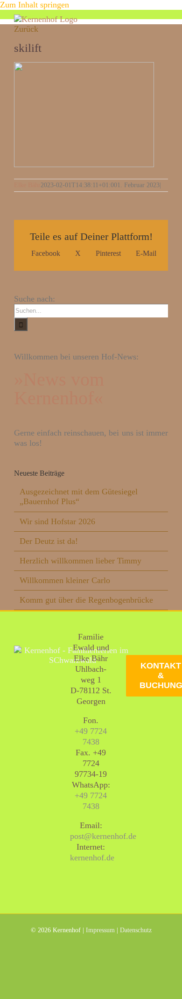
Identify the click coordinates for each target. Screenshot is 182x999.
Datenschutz (136, 930)
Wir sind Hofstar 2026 (57, 521)
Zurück (26, 29)
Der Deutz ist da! (49, 541)
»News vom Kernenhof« (59, 388)
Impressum (100, 930)
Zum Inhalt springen (34, 4)
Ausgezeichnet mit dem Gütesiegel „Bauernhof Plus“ (79, 496)
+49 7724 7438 (91, 736)
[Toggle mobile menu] (164, 19)
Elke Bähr (27, 185)
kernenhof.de (92, 857)
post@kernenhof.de (103, 836)
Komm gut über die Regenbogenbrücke (86, 600)
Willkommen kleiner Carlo (65, 580)
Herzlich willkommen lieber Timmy (80, 560)
